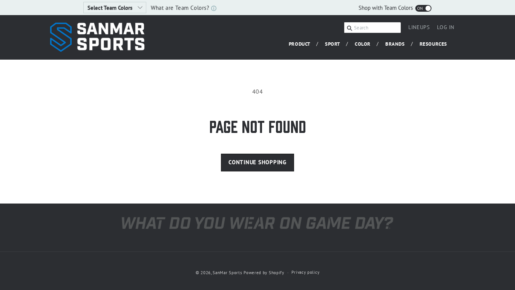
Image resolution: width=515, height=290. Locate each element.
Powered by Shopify (264, 272)
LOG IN (445, 28)
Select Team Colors (110, 7)
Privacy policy (305, 272)
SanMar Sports (227, 272)
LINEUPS (418, 27)
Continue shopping (257, 162)
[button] (302, 44)
